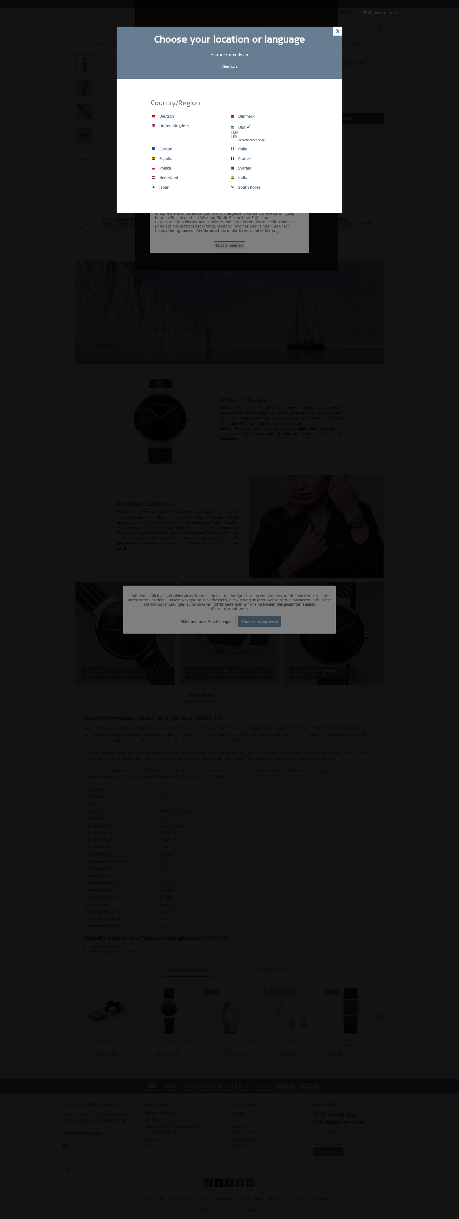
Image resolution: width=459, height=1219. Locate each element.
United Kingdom (173, 126)
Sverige (244, 168)
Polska (164, 168)
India (242, 178)
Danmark (245, 116)
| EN (234, 132)
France (243, 158)
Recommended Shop (252, 140)
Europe (165, 149)
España (165, 158)
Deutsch (166, 116)
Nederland (168, 178)
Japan (163, 187)
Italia (242, 149)
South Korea (249, 187)
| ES (234, 136)
